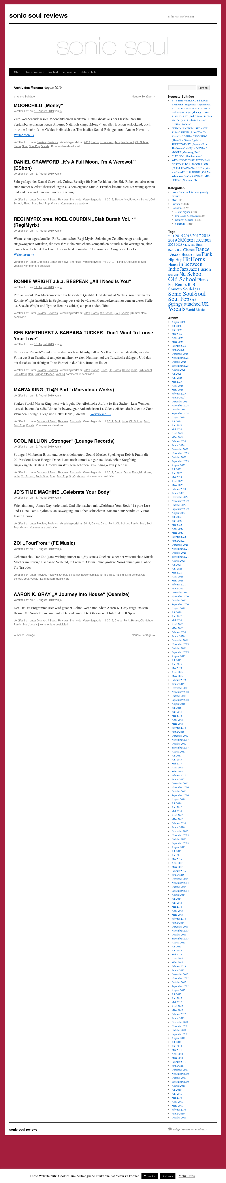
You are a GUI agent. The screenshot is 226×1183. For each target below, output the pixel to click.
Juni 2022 (177, 520)
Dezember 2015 (180, 831)
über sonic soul (34, 72)
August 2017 (178, 751)
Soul (25, 146)
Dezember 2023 (180, 449)
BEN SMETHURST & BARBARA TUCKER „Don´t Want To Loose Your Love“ (83, 335)
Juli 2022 (176, 516)
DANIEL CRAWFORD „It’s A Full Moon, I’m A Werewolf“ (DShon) (75, 164)
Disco (104, 370)
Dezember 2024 (180, 401)
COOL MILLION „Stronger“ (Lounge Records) (64, 440)
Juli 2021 (176, 564)
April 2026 (177, 337)
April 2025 (177, 385)
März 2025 (177, 389)
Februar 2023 (179, 489)
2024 (171, 244)
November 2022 (180, 501)
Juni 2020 (177, 616)
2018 (206, 235)
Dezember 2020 (180, 592)
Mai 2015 (177, 859)
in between (106, 142)
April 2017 (177, 767)
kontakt (53, 72)
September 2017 (180, 747)
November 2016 (180, 787)
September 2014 (180, 890)
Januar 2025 (178, 397)
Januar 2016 (178, 827)
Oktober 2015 (179, 839)
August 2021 (178, 560)
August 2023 (178, 465)
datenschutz (89, 72)
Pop (171, 284)
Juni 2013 (177, 950)
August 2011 (178, 1038)
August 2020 (178, 608)
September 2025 (180, 365)
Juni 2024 (177, 425)
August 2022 (178, 512)
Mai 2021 (177, 572)
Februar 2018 (179, 727)
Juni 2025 (177, 377)
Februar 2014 (179, 918)
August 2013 (178, 942)
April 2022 (177, 528)
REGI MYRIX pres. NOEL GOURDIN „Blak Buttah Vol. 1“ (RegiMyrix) (75, 221)
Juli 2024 (176, 421)
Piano (17, 146)
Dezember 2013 (180, 926)
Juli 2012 (176, 994)
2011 (171, 236)
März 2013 (177, 962)
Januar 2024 (178, 445)
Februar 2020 (179, 632)
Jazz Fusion (200, 269)
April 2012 (177, 1006)
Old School (142, 142)
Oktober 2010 (179, 1077)
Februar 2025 (179, 393)
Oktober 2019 (179, 648)
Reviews (52, 142)
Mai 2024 (177, 429)
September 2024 (180, 413)
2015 (179, 235)
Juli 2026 (176, 326)
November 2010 (180, 1073)
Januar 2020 (178, 636)
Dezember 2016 (180, 783)
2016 (188, 235)
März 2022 (177, 532)
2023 (207, 240)
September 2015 (180, 843)
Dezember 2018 (180, 688)
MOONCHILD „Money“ (38, 105)
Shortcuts (75, 199)
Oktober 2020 (179, 600)
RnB (191, 284)
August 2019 (178, 656)
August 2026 (178, 322)
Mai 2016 (177, 811)
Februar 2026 (179, 345)
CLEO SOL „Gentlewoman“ (187, 156)
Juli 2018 (176, 707)
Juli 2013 (176, 946)
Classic (189, 249)
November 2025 (180, 357)
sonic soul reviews (38, 15)
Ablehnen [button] (168, 1176)
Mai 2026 (177, 333)
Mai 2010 (177, 1097)
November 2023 (180, 453)
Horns (95, 142)
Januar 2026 (178, 349)
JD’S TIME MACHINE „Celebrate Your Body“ (63, 491)
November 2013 (180, 930)
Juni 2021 (177, 568)
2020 (182, 240)
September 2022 (180, 509)
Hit (116, 261)
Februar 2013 (179, 966)
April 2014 (177, 910)
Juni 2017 (177, 759)
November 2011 (180, 1026)
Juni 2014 (177, 902)
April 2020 (177, 624)
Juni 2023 (177, 473)
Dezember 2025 (180, 353)
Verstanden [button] (149, 1176)
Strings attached (44, 374)
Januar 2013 (178, 970)
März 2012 (177, 1010)
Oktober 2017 (179, 743)
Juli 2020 (176, 612)
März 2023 (177, 485)
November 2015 (180, 835)
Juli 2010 (176, 1089)
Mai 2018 (177, 715)
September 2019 (180, 652)
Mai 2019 (177, 668)
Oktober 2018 (179, 695)
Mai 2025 (177, 381)
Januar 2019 (178, 684)
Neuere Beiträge (143, 96)
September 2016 (180, 795)
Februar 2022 (179, 536)
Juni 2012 (177, 998)
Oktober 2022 (179, 505)
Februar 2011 (179, 1061)
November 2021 (180, 548)
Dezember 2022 (180, 497)
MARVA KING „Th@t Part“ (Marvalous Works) (64, 389)
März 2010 (177, 1105)
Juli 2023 (176, 469)
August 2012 (178, 990)
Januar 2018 (178, 731)
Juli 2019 (176, 660)
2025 (179, 244)
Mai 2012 (177, 1002)
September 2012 (180, 986)
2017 (196, 235)
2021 (191, 240)
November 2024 (180, 405)
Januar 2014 (178, 922)
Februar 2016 (179, 823)
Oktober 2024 (179, 409)
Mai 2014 (177, 906)
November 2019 (180, 644)
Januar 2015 (178, 874)
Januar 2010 (178, 1113)
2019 (87, 142)
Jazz (117, 142)
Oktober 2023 (179, 457)
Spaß (72, 476)
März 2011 (177, 1057)
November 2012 (180, 978)
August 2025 (178, 369)
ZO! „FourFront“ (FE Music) (44, 542)
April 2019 (177, 672)
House (126, 370)
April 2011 (177, 1053)
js (61, 111)
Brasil (199, 244)
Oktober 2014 (179, 886)
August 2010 (178, 1085)
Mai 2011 (177, 1050)
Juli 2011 (176, 1042)
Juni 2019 (177, 664)
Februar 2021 (179, 584)
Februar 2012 (179, 1014)
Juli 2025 (176, 373)
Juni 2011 (177, 1046)
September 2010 (180, 1081)
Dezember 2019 (180, 640)
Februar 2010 (179, 1109)
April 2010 (177, 1101)
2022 (200, 240)
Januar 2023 (178, 493)
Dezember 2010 (180, 1069)
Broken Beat (175, 250)
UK (205, 304)
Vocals (45, 146)
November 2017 (180, 739)
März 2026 (177, 341)
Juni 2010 (177, 1093)
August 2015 (178, 847)
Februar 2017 (179, 775)
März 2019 (177, 676)
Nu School (127, 142)
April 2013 (177, 958)
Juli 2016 (176, 803)
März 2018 (177, 723)
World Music (195, 309)
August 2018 (178, 703)
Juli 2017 (176, 755)
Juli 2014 (176, 898)
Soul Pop (34, 146)
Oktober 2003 (179, 1117)
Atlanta (186, 244)
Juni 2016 (177, 807)
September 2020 (180, 604)
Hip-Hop (109, 574)
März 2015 (177, 867)
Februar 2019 (179, 680)
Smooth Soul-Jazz (184, 289)
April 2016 (177, 815)
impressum (69, 72)
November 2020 (180, 596)
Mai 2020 (177, 620)
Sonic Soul (20, 374)
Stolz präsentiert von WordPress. (190, 1129)
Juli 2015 (176, 851)
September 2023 (180, 461)
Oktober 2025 (179, 361)
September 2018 (180, 699)
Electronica (121, 199)
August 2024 (178, 417)
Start (17, 72)
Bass (193, 244)
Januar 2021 (178, 588)
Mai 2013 (177, 954)
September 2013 (180, 938)
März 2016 (177, 819)
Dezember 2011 (180, 1022)
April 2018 (177, 719)
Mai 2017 (177, 763)
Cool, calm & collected (187, 215)
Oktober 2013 (179, 934)
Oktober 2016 (179, 791)
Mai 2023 (177, 477)
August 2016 (178, 799)
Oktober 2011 (179, 1030)
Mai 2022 (177, 524)
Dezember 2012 (180, 974)
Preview (41, 142)
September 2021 (180, 556)
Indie (122, 261)
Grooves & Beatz (47, 199)
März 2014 (177, 914)
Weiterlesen (24, 134)
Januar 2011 (178, 1065)
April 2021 (177, 576)
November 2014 (180, 882)
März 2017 (177, 771)
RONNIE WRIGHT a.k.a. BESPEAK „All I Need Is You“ (72, 281)
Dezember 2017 (180, 735)
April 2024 (177, 433)
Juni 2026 (177, 329)
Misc (174, 200)
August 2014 (178, 894)
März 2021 (177, 580)
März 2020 (177, 628)
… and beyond (182, 211)
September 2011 (180, 1034)
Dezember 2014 (180, 878)
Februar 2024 (179, 441)
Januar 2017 (178, 779)
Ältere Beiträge (24, 96)
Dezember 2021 (180, 544)
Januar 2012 (178, 1018)
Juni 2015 (177, 855)
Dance (95, 370)
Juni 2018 (177, 711)
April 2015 (177, 863)
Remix (134, 523)
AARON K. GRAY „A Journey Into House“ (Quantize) (72, 594)
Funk (132, 199)
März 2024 (177, 437)
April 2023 (177, 481)
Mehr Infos (187, 1176)
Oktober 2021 (179, 552)
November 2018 (180, 691)
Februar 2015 (179, 870)
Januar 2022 (178, 540)
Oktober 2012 (179, 982)
